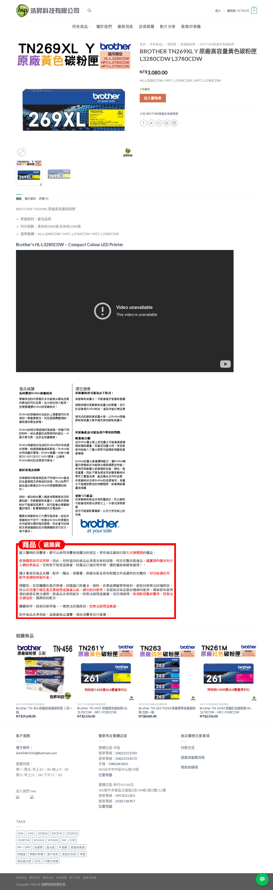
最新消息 (125, 26)
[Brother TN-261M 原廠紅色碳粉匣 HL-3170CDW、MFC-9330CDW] (228, 672)
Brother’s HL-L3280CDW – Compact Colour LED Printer (69, 244)
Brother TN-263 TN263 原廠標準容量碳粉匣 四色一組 (167, 710)
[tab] (19, 198)
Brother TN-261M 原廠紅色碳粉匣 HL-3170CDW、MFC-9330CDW (226, 710)
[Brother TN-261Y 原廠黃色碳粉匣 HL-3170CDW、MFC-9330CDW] (105, 672)
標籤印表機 (36, 854)
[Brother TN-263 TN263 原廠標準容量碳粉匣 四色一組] (167, 672)
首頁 (143, 44)
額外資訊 (30, 198)
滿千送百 (52, 854)
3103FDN (72, 833)
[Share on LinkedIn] (174, 123)
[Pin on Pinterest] (166, 123)
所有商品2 (156, 44)
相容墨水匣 (24, 861)
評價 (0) (44, 198)
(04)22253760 (126, 753)
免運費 (38, 847)
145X (31, 833)
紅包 (38, 861)
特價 (82, 854)
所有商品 (80, 26)
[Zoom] (21, 152)
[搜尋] (89, 10)
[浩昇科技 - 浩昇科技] (48, 10)
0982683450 (118, 764)
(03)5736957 (125, 801)
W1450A (38, 840)
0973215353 (125, 795)
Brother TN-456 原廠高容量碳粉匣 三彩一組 (44, 710)
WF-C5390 (69, 840)
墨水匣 (50, 847)
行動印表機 (51, 861)
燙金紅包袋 (69, 854)
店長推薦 (146, 26)
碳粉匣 (171, 44)
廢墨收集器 (78, 847)
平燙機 (63, 847)
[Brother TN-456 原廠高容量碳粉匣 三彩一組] (44, 672)
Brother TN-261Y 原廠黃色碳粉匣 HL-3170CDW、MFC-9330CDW (102, 710)
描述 (19, 198)
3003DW (56, 833)
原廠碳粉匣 (187, 44)
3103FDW (23, 840)
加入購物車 (152, 98)
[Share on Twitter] (151, 123)
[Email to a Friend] (159, 123)
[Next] (125, 99)
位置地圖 (105, 775)
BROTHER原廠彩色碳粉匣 (217, 44)
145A (20, 833)
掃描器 (21, 854)
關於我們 (104, 26)
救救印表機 (191, 26)
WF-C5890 (23, 847)
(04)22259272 (126, 758)
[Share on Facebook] (143, 123)
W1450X (53, 840)
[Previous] (24, 99)
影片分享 (168, 26)
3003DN (43, 833)
